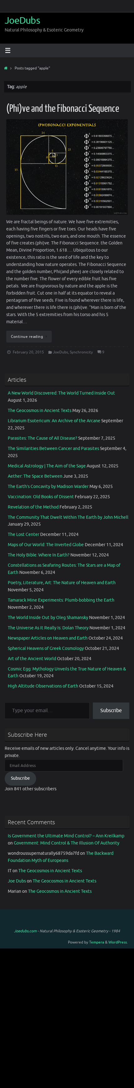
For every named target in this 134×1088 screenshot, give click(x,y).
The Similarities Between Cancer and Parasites (53, 448)
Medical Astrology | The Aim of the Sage (47, 466)
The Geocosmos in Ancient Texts (39, 410)
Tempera (96, 942)
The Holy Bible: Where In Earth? (38, 555)
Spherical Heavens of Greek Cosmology (46, 648)
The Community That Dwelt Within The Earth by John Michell (68, 517)
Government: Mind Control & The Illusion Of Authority (66, 843)
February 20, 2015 (28, 352)
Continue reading (27, 336)
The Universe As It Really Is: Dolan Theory (48, 628)
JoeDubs (22, 21)
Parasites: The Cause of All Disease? (42, 438)
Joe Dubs (17, 881)
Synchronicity (81, 352)
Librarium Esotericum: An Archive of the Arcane (54, 420)
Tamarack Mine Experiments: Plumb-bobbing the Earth (61, 600)
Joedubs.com (25, 931)
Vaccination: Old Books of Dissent (41, 496)
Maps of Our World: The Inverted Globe (46, 544)
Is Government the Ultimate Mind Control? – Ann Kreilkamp (66, 836)
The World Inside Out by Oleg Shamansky (48, 617)
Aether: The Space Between (35, 476)
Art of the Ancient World (32, 658)
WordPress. (118, 942)
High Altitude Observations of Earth (43, 686)
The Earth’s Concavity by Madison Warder (48, 486)
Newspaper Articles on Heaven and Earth (48, 638)
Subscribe (111, 710)
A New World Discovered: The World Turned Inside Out (61, 393)
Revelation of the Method (33, 507)
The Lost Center (23, 534)
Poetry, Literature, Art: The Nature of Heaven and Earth (62, 582)
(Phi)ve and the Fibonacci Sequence (62, 108)
